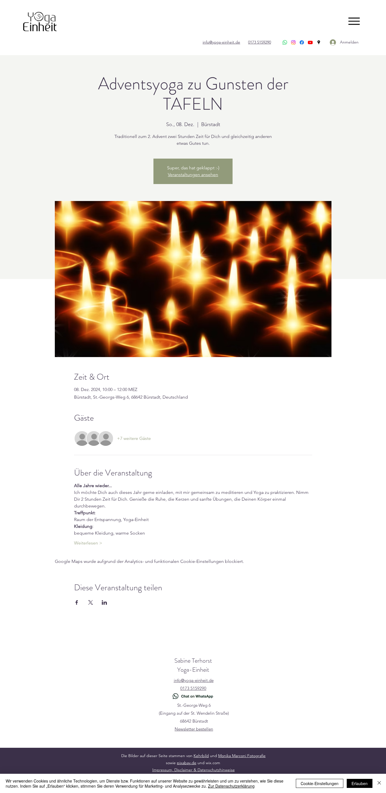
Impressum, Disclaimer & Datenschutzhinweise (193, 769)
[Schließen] (379, 783)
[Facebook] (302, 42)
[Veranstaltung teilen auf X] (90, 602)
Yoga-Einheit (193, 669)
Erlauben (360, 783)
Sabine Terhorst (193, 660)
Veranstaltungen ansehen (193, 174)
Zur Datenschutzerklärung (231, 786)
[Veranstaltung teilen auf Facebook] (76, 602)
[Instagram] (293, 42)
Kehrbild (201, 755)
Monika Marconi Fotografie (242, 755)
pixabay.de (186, 762)
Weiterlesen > (88, 543)
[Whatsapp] (285, 42)
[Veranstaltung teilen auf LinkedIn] (104, 602)
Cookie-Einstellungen (320, 783)
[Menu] (354, 21)
